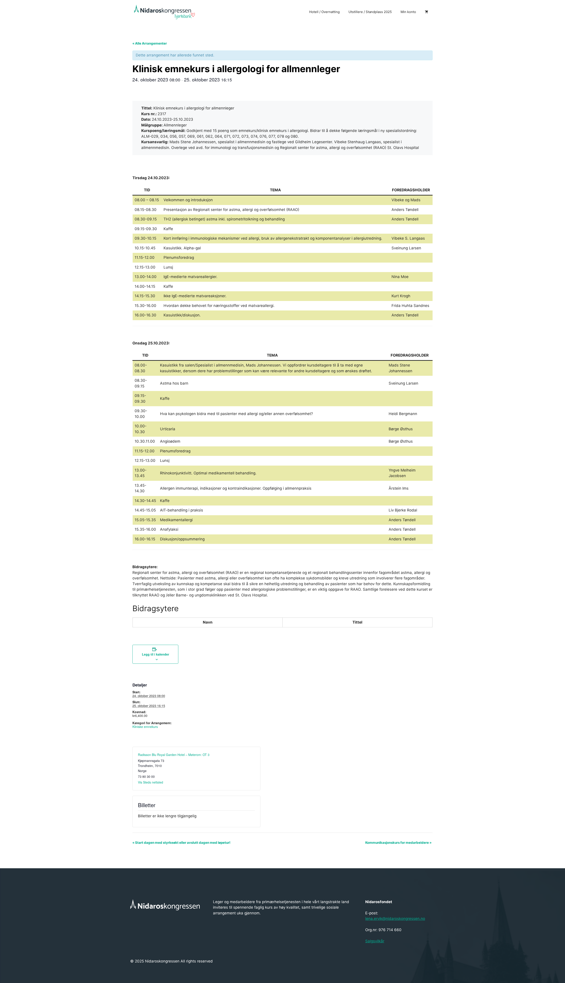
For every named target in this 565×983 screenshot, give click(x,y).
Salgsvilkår (374, 941)
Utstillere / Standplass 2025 (370, 12)
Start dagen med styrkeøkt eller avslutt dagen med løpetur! (181, 842)
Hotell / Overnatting (324, 12)
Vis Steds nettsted (150, 782)
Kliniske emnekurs (145, 726)
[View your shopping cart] (426, 12)
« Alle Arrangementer (149, 43)
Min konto (408, 12)
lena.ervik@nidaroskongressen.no (395, 918)
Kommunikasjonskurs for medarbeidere (398, 842)
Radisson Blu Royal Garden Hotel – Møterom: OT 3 (173, 754)
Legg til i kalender (155, 654)
